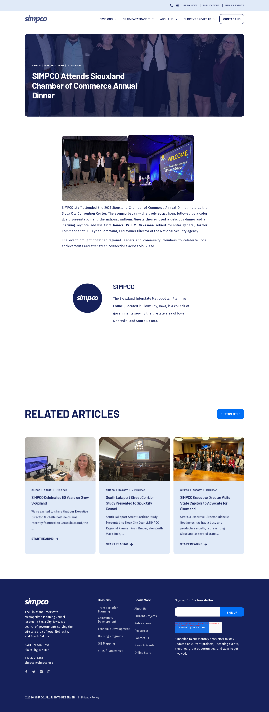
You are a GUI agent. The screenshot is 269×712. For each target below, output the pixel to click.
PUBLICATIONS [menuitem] (211, 5)
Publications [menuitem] (142, 623)
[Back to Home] (36, 19)
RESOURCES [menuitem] (190, 5)
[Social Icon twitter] (34, 671)
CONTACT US (231, 19)
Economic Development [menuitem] (114, 629)
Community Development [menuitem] (107, 619)
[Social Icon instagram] (47, 671)
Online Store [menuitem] (142, 652)
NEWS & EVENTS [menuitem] (234, 5)
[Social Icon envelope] (177, 5)
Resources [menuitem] (141, 630)
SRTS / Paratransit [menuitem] (110, 651)
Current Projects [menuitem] (197, 19)
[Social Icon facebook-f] (27, 671)
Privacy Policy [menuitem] (90, 697)
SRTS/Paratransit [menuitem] (136, 19)
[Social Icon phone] (172, 5)
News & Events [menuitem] (144, 645)
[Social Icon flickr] (41, 671)
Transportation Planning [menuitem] (108, 609)
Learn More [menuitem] (142, 600)
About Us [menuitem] (166, 19)
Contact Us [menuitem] (141, 638)
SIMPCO (36, 65)
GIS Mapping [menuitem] (106, 643)
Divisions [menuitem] (106, 19)
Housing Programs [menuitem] (110, 636)
